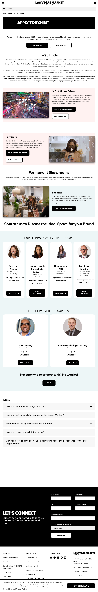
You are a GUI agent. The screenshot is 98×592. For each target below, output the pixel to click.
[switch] (26, 105)
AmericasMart (31, 558)
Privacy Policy (78, 576)
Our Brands (7, 572)
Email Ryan (73, 363)
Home (4, 14)
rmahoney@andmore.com (72, 352)
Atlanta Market (32, 566)
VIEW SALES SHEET (60, 116)
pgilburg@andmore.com (15, 278)
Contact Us (49, 383)
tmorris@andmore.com (25, 352)
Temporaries (61, 45)
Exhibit (9, 14)
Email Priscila (14, 293)
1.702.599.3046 (72, 355)
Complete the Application (64, 109)
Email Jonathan (84, 293)
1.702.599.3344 (25, 355)
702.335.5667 (37, 284)
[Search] (4, 9)
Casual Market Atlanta (34, 570)
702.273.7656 (13, 281)
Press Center (7, 562)
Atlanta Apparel (32, 562)
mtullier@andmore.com (38, 280)
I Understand (81, 585)
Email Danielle (60, 293)
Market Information (10, 558)
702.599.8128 (84, 283)
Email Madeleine (37, 293)
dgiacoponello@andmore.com (64, 278)
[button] (49, 406)
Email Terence (25, 363)
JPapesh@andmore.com (85, 280)
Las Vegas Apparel (33, 574)
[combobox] (49, 9)
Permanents (37, 45)
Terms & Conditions (81, 572)
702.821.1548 (61, 281)
